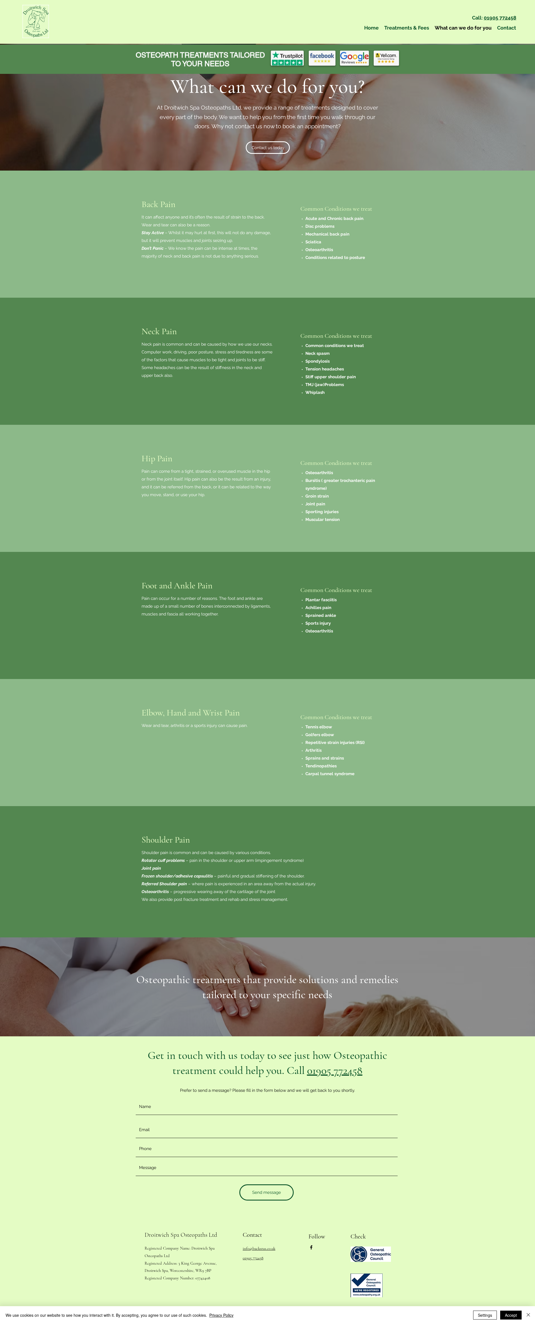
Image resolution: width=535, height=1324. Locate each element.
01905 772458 (500, 18)
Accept (511, 1315)
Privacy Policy (221, 1315)
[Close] (528, 1315)
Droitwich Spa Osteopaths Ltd (181, 1234)
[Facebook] (311, 1247)
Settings (485, 1315)
